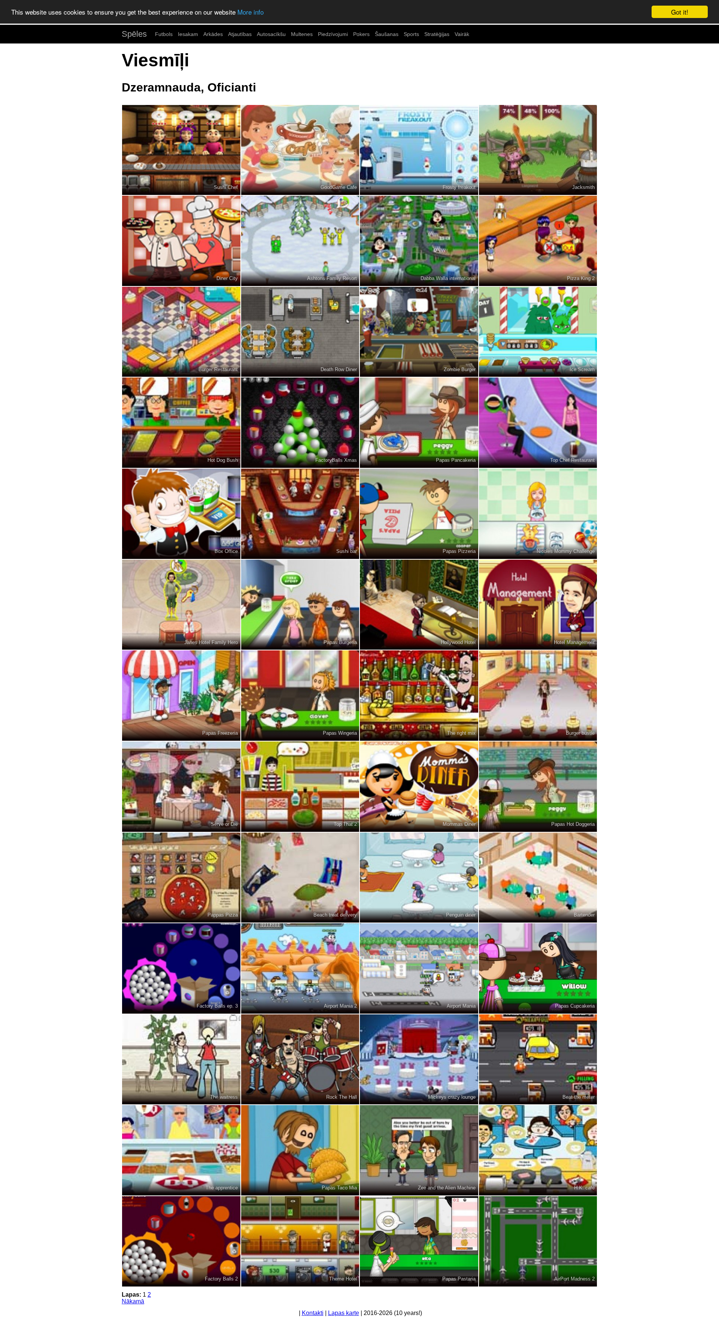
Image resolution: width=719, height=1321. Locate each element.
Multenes (302, 34)
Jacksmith (583, 187)
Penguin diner (461, 915)
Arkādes (213, 34)
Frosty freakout (459, 187)
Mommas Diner (459, 824)
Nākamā (133, 1301)
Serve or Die (224, 824)
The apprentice (222, 1188)
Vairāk (462, 34)
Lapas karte (343, 1313)
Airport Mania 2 (340, 1006)
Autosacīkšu (271, 34)
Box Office (226, 551)
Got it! (679, 11)
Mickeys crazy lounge (452, 1097)
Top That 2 (345, 824)
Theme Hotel (343, 1279)
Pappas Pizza (222, 915)
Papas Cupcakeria (575, 1006)
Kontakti (313, 1313)
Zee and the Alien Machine (447, 1188)
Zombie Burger (460, 369)
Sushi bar (346, 551)
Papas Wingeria (340, 733)
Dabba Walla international (448, 278)
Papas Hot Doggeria (573, 824)
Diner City (227, 278)
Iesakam (188, 34)
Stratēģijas (436, 34)
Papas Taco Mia (339, 1188)
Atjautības (240, 34)
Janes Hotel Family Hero (211, 642)
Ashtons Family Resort (332, 278)
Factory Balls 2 (221, 1279)
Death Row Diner (339, 369)
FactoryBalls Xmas (336, 460)
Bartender (584, 915)
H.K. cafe (584, 1188)
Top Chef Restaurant (572, 460)
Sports (411, 34)
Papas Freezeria (220, 733)
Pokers (361, 34)
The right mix (461, 733)
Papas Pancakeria (456, 460)
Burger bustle (580, 733)
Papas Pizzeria (459, 551)
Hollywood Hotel (458, 642)
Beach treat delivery (335, 915)
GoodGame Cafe (339, 187)
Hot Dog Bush (222, 460)
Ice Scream (582, 369)
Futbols (164, 34)
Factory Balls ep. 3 (217, 1006)
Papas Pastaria (459, 1279)
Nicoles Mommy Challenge (566, 551)
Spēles (134, 34)
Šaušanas (386, 34)
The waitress (224, 1097)
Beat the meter (578, 1097)
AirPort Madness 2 (574, 1279)
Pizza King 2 (581, 278)
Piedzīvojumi (333, 34)
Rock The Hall (341, 1097)
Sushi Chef (226, 187)
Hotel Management (574, 642)
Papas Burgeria (340, 642)
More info (250, 12)
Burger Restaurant (218, 369)
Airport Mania (461, 1006)
